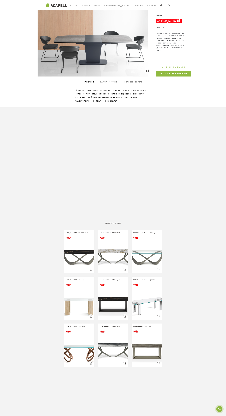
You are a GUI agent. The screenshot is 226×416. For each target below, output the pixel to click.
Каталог (74, 6)
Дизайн (97, 6)
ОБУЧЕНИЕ (138, 6)
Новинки (86, 6)
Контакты (151, 6)
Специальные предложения (117, 6)
